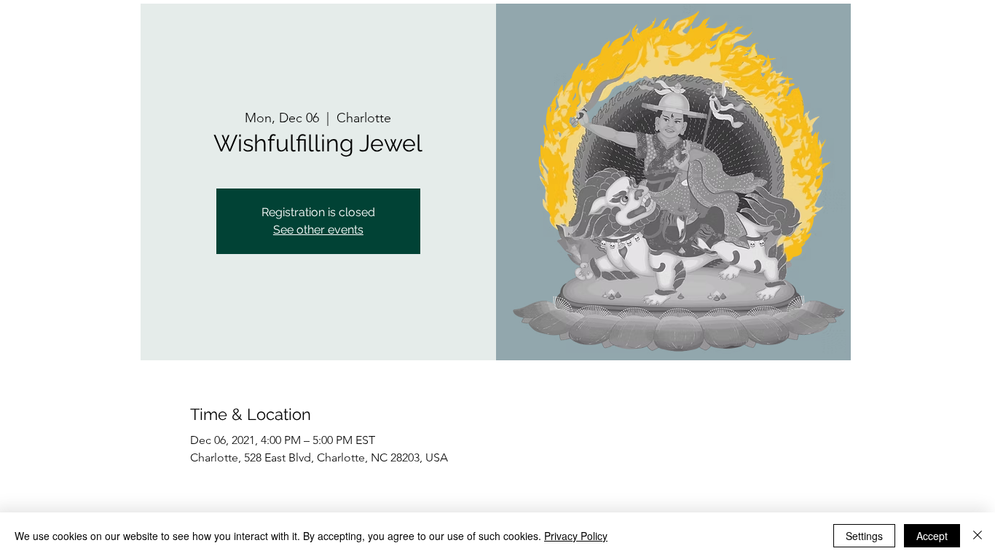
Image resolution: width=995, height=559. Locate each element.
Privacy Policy (575, 535)
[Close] (977, 535)
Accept (932, 535)
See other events (318, 230)
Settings (864, 535)
